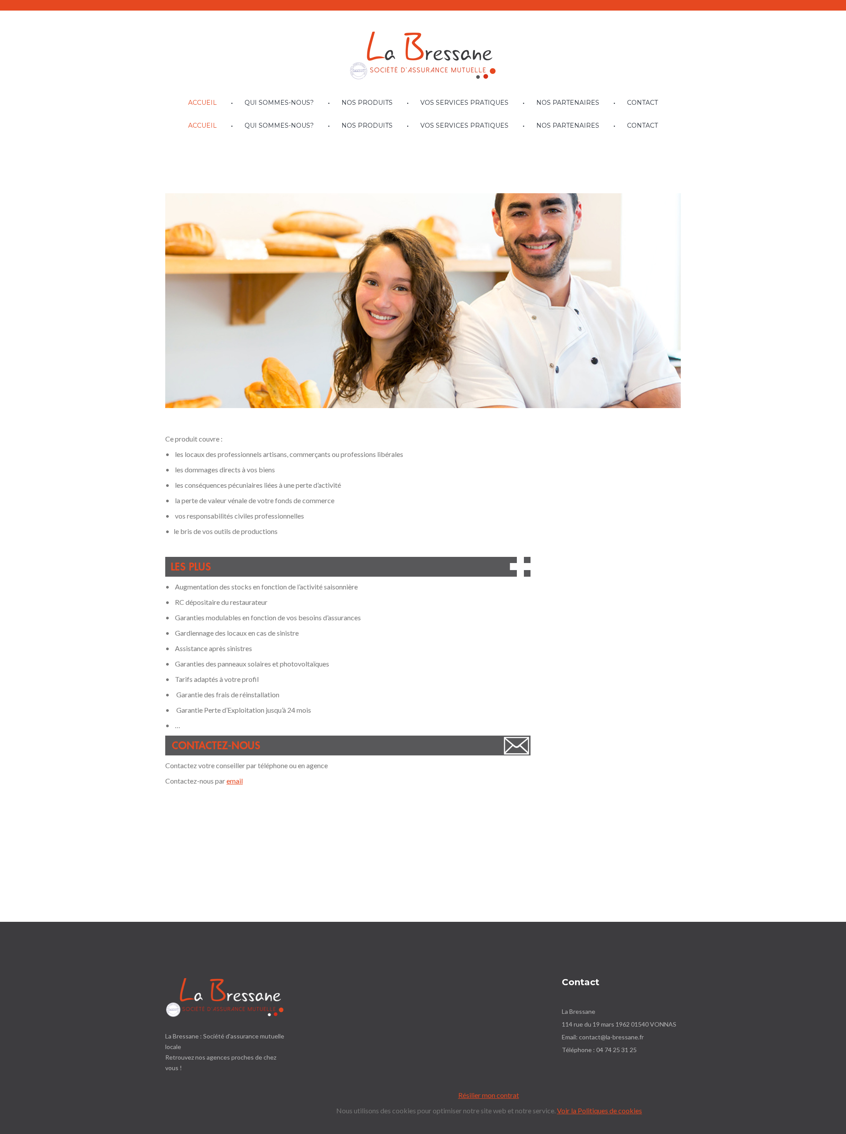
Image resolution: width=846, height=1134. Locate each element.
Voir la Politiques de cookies (599, 1111)
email (234, 781)
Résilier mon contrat (488, 1095)
